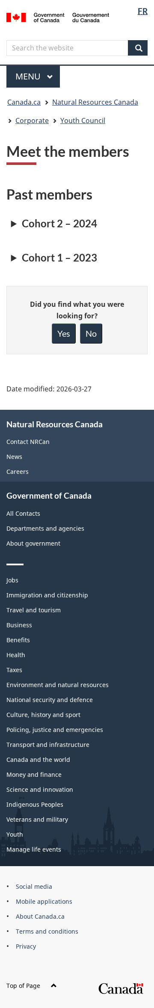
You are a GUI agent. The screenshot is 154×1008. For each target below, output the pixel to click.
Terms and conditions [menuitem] (47, 931)
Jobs (12, 580)
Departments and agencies (45, 528)
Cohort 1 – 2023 (59, 257)
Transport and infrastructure (47, 745)
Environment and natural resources (57, 685)
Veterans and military (37, 819)
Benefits (18, 640)
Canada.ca (24, 102)
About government (33, 543)
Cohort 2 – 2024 (59, 223)
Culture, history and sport (43, 715)
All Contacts (23, 513)
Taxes (14, 670)
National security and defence (49, 700)
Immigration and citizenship (47, 595)
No (91, 333)
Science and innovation (39, 789)
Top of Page (23, 986)
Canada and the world (38, 759)
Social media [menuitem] (34, 886)
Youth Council (82, 120)
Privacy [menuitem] (26, 946)
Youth (14, 834)
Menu (29, 76)
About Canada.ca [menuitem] (40, 916)
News (14, 457)
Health (15, 655)
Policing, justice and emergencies (54, 730)
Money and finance (34, 774)
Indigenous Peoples (34, 804)
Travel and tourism (33, 610)
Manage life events (33, 849)
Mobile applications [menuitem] (44, 901)
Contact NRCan (28, 442)
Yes (63, 333)
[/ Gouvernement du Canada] (57, 17)
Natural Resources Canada (95, 102)
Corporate (32, 120)
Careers (17, 471)
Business (19, 625)
